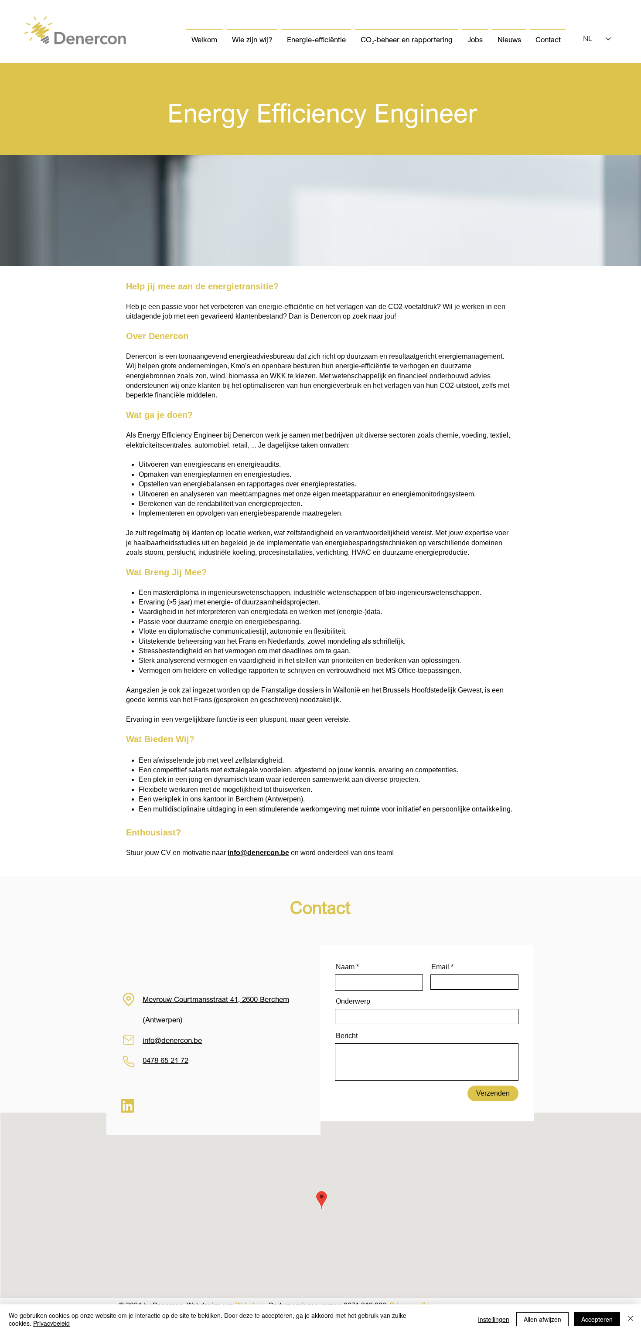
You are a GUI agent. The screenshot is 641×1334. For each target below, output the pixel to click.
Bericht (347, 1035)
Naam (345, 967)
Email (440, 967)
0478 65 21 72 (165, 1060)
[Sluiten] (630, 1319)
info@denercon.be (258, 852)
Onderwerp (353, 1001)
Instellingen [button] (493, 1319)
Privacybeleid (51, 1323)
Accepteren (597, 1319)
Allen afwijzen (542, 1319)
